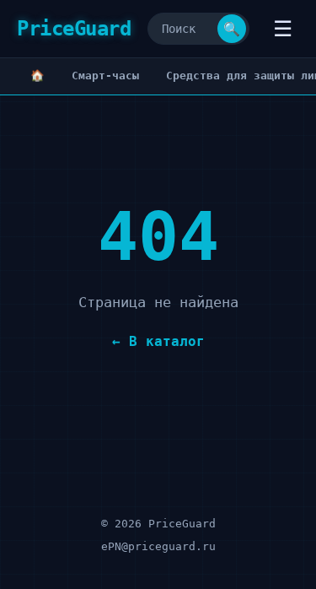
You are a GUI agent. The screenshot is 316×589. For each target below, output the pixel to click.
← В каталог (158, 341)
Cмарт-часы (105, 75)
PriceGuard (74, 29)
